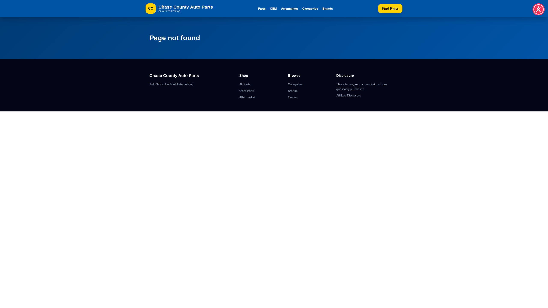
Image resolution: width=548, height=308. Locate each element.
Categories (310, 8)
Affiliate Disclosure (348, 95)
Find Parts (390, 8)
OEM (273, 8)
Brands (327, 8)
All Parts (244, 84)
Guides (293, 97)
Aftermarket (289, 8)
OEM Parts (246, 90)
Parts (262, 8)
